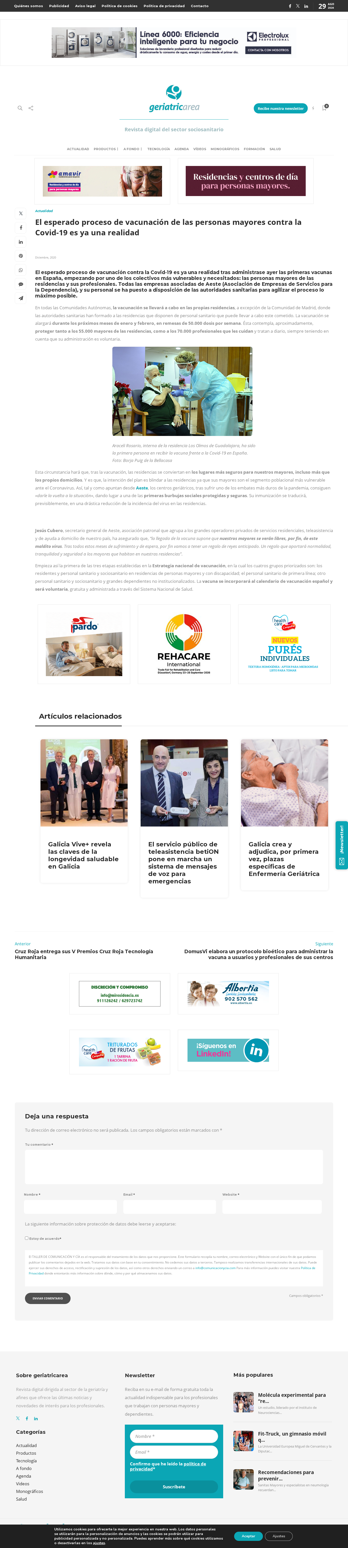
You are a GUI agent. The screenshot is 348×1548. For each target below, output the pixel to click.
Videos (22, 1484)
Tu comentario (39, 1144)
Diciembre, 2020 (45, 257)
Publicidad (59, 6)
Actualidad (78, 149)
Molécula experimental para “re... (292, 1398)
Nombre (32, 1194)
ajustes (99, 1543)
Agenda (182, 149)
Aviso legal (85, 6)
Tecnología (158, 149)
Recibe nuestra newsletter (281, 108)
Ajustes (279, 1536)
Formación (254, 149)
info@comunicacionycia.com (215, 1268)
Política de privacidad (164, 6)
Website (230, 1194)
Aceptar (248, 1536)
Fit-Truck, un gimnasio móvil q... (292, 1437)
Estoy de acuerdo (45, 1238)
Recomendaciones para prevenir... (286, 1475)
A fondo (131, 149)
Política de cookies (120, 6)
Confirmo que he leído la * (168, 1466)
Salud (275, 149)
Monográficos (225, 149)
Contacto (200, 6)
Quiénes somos (28, 6)
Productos (105, 149)
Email (129, 1194)
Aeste (142, 488)
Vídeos (199, 149)
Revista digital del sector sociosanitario (174, 129)
